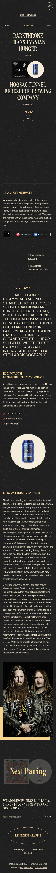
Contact (28, 853)
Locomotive (41, 867)
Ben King (32, 258)
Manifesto (38, 849)
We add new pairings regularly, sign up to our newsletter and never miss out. (26, 804)
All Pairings (18, 849)
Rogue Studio (26, 867)
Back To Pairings (28, 15)
